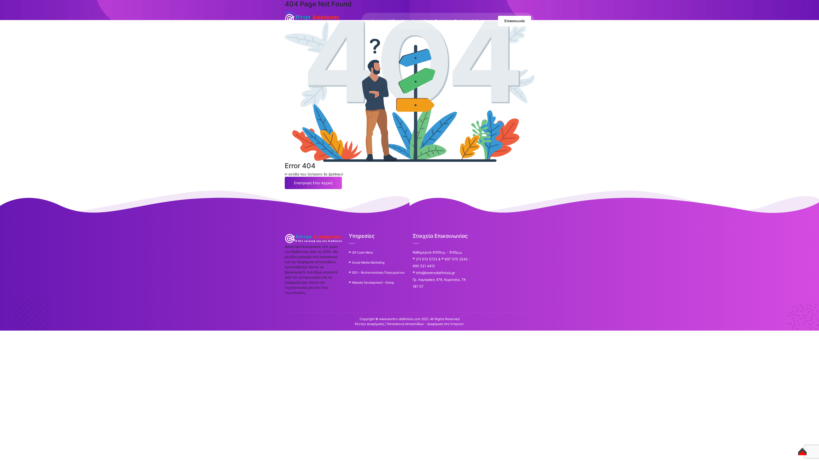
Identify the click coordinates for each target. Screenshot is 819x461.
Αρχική (377, 21)
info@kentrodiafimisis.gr (435, 273)
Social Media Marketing (368, 262)
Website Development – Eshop (373, 282)
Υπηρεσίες (420, 21)
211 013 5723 (426, 259)
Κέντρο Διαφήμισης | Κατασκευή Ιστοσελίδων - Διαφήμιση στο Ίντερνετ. (409, 324)
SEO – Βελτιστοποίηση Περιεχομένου (378, 272)
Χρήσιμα (478, 21)
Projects (441, 21)
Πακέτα (459, 21)
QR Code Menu (362, 252)
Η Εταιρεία (397, 21)
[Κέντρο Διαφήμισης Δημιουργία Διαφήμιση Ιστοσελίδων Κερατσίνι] (312, 19)
